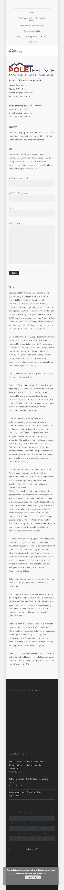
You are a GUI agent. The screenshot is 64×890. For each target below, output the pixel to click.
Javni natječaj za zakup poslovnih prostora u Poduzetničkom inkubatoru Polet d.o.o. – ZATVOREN (28, 765)
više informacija (39, 873)
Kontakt (44, 36)
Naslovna (32, 12)
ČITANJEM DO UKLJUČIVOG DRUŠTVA (25, 792)
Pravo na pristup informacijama (32, 25)
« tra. (11, 849)
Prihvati (32, 877)
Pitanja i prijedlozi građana (27, 36)
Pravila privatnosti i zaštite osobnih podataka (32, 19)
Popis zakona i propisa (32, 31)
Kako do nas (33, 42)
